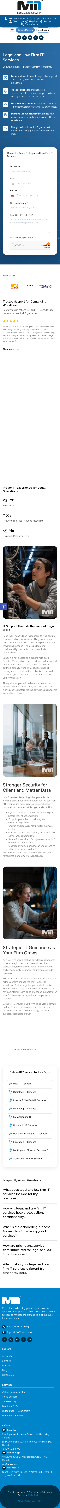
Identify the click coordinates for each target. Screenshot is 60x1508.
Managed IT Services (13, 1415)
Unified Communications (14, 1392)
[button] (12, 30)
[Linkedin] (30, 37)
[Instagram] (35, 37)
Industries (7, 1365)
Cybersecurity (9, 1401)
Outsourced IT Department (16, 1411)
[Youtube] (41, 37)
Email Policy (37, 1501)
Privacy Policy (23, 1501)
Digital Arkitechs (35, 1495)
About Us (7, 1356)
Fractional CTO (10, 1406)
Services (6, 1361)
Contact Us (8, 1375)
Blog (4, 1370)
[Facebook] (19, 37)
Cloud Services (9, 1396)
